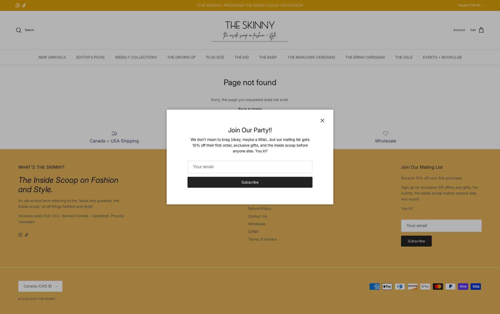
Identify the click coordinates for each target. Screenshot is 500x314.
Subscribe (250, 182)
